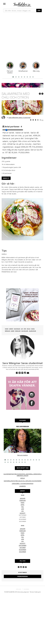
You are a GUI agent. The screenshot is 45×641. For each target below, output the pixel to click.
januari (22, 498)
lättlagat (7, 331)
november (22, 549)
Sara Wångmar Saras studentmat (20, 117)
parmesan (17, 328)
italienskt (18, 331)
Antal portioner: (13, 126)
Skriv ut (6, 178)
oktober (23, 547)
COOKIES (26, 589)
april (22, 504)
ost (22, 328)
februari (22, 500)
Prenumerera (22, 576)
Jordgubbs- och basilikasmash (22, 483)
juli (22, 511)
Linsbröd (22, 486)
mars (22, 502)
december (22, 551)
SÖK (39, 10)
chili (25, 328)
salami (11, 328)
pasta (6, 328)
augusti (22, 513)
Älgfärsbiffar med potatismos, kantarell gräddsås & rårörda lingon (23, 474)
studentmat (32, 331)
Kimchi (22, 478)
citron (28, 328)
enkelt (12, 331)
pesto (33, 328)
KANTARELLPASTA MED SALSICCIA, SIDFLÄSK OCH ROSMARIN (22, 481)
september (22, 545)
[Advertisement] (22, 38)
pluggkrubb (24, 331)
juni (22, 509)
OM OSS (18, 589)
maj (22, 507)
